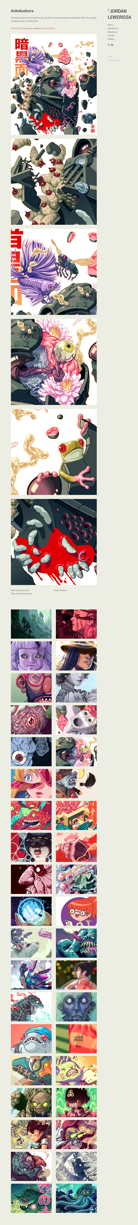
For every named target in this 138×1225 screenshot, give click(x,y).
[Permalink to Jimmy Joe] (76, 1006)
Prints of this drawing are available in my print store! (33, 28)
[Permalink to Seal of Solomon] (76, 815)
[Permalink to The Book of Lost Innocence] (76, 624)
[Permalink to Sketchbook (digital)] (31, 687)
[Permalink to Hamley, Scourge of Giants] (31, 1166)
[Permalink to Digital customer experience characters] (76, 911)
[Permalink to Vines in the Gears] (76, 719)
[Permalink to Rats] (31, 943)
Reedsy (111, 39)
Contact (111, 36)
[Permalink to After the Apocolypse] (76, 1134)
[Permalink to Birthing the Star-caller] (31, 911)
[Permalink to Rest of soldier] (31, 1134)
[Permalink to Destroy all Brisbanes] (31, 1006)
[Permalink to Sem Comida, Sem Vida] (76, 1038)
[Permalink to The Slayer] (31, 975)
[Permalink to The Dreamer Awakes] (76, 1198)
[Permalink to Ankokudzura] (76, 751)
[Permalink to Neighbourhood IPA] (76, 943)
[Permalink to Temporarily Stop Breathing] (76, 783)
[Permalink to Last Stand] (31, 1070)
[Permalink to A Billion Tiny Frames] (31, 815)
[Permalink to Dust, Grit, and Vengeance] (76, 656)
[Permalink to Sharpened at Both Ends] (76, 847)
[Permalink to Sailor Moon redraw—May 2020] (31, 783)
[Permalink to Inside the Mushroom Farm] (31, 624)
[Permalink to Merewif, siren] (76, 1166)
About (110, 25)
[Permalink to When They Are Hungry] (31, 847)
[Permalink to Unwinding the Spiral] (76, 879)
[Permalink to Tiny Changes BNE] (76, 1070)
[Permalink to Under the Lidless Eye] (31, 1102)
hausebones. (113, 28)
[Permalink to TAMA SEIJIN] (31, 719)
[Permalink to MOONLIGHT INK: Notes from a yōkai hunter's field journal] (31, 751)
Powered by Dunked (114, 60)
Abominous (112, 32)
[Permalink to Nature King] (31, 1198)
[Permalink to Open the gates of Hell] (76, 1102)
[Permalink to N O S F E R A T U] (31, 879)
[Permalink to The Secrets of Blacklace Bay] (31, 656)
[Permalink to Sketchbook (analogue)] (76, 687)
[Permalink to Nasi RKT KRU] (31, 1038)
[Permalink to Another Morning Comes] (76, 975)
